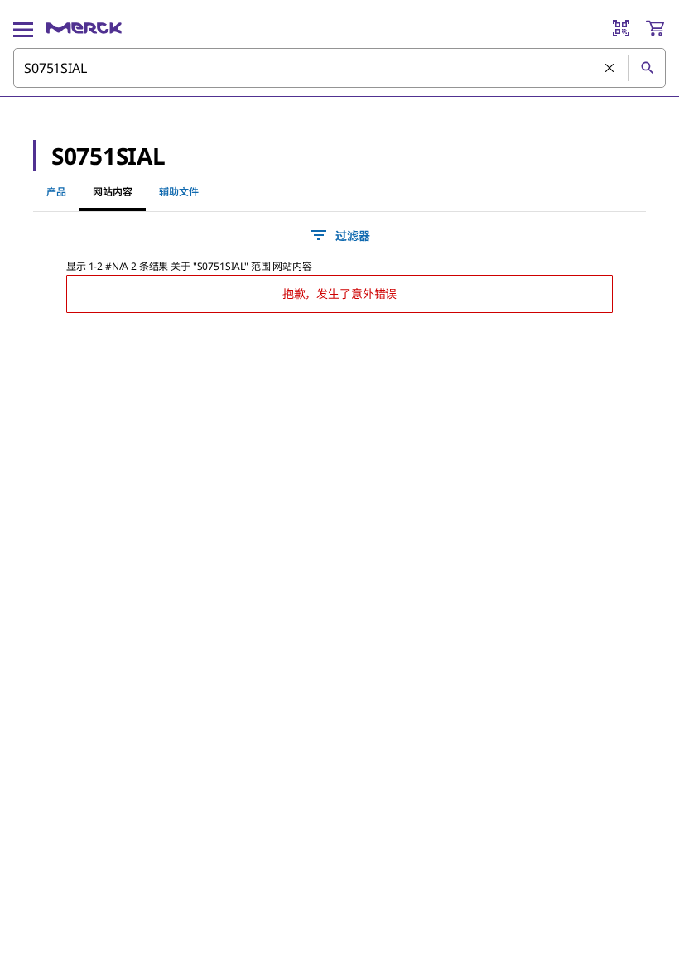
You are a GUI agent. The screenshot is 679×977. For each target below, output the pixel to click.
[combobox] (339, 68)
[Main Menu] (23, 28)
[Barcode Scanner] (621, 28)
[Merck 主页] (84, 28)
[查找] (646, 68)
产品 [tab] (56, 192)
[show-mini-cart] (655, 28)
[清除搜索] (610, 69)
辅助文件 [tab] (179, 192)
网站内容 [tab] (112, 192)
